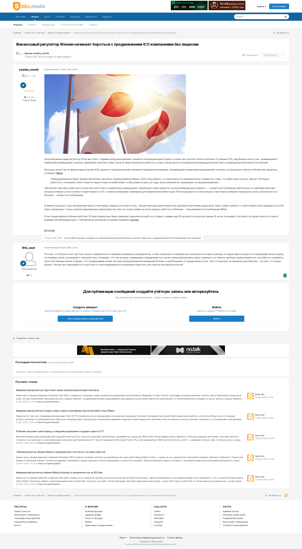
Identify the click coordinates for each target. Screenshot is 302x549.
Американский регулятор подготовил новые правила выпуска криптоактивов (57, 390)
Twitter (157, 511)
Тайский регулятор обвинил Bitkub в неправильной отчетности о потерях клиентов (60, 452)
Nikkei (59, 173)
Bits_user (28, 247)
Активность (91, 16)
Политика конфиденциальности (147, 537)
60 (30, 275)
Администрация (93, 514)
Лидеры (93, 24)
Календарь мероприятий (27, 518)
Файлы (88, 522)
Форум (35, 16)
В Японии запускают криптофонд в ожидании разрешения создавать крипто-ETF (60, 431)
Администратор (231, 511)
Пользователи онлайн (72, 24)
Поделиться (251, 55)
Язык (122, 537)
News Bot (259, 394)
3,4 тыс (30, 97)
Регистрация (279, 6)
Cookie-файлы (174, 537)
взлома (135, 219)
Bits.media (21, 16)
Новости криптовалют (59, 56)
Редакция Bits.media (233, 518)
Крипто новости (22, 511)
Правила (107, 16)
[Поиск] (285, 16)
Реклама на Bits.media (234, 514)
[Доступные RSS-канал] (286, 495)
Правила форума (93, 511)
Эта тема (274, 16)
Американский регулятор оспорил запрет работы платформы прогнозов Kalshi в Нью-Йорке (65, 411)
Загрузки (75, 16)
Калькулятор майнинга (26, 522)
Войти (261, 6)
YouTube (158, 525)
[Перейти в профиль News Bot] (250, 396)
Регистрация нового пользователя (85, 318)
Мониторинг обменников (27, 514)
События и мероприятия (235, 525)
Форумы (17, 24)
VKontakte (159, 518)
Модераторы (48, 24)
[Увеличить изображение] (115, 113)
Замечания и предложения (98, 525)
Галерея (32, 24)
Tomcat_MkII (70, 238)
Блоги (47, 16)
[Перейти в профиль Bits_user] (29, 259)
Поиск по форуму (94, 518)
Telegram (158, 522)
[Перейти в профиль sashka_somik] (19, 55)
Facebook (159, 514)
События (60, 16)
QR (174, 544)
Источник (49, 230)
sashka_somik (41, 53)
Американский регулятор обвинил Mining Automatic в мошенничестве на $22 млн (59, 472)
